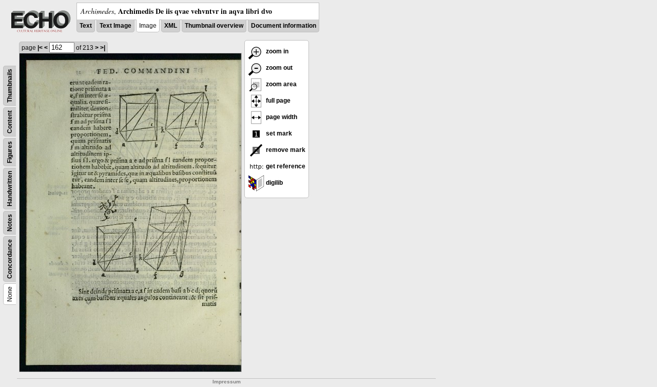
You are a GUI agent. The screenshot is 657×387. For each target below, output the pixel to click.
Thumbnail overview (214, 25)
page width (280, 117)
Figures (9, 152)
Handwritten (9, 188)
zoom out (278, 67)
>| (102, 47)
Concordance (9, 259)
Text (86, 25)
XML (170, 25)
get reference (284, 166)
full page (277, 100)
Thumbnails (9, 86)
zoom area (280, 84)
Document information (283, 25)
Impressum (226, 381)
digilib (273, 182)
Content (9, 121)
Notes (9, 222)
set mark (278, 133)
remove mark (284, 149)
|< (40, 47)
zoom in (276, 51)
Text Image (115, 25)
